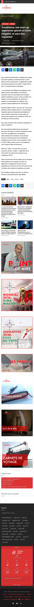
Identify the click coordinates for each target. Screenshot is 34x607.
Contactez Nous (18, 596)
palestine (23, 531)
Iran (19, 525)
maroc (12, 179)
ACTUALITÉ (11, 16)
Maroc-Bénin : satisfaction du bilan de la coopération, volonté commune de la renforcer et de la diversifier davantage (25, 210)
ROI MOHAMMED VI (8, 536)
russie (18, 536)
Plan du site (27, 596)
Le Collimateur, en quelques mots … (17, 594)
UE (16, 539)
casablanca (6, 520)
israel (25, 525)
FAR (27, 523)
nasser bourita (6, 531)
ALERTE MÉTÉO (7, 517)
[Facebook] (3, 69)
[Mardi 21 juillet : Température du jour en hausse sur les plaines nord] (25, 224)
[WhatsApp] (14, 69)
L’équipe (29, 594)
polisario (5, 534)
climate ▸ (17, 584)
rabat (13, 534)
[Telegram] (18, 69)
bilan (24, 517)
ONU (15, 531)
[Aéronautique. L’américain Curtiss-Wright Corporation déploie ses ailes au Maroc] (8, 224)
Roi (20, 534)
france (5, 525)
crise (4, 523)
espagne (20, 523)
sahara (26, 536)
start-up (17, 179)
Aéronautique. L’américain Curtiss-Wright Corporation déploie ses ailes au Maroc (8, 232)
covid (25, 520)
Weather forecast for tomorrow (13, 578)
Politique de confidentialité (10, 599)
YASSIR (21, 179)
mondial (13, 528)
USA (22, 539)
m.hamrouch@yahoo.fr (8, 481)
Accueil (5, 16)
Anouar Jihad (6, 40)
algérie (7, 179)
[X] (6, 69)
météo (21, 528)
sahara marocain (7, 539)
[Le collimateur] (6, 6)
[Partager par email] (22, 69)
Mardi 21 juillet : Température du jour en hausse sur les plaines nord (25, 232)
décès (11, 523)
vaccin (5, 542)
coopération (16, 520)
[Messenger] (10, 69)
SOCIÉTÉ (12, 24)
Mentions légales (8, 596)
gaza (12, 525)
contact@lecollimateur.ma (12, 479)
